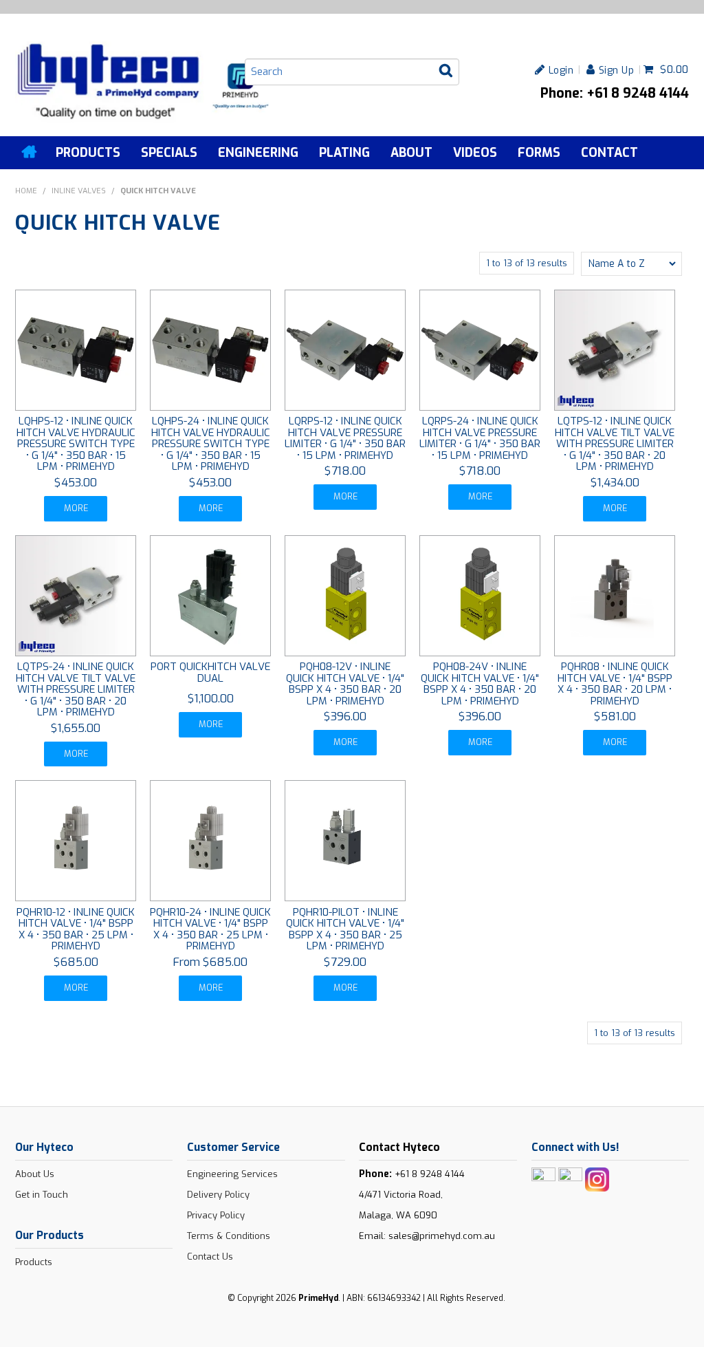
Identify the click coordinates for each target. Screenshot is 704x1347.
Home (26, 191)
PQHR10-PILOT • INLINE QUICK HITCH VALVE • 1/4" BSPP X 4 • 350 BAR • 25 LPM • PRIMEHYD (345, 929)
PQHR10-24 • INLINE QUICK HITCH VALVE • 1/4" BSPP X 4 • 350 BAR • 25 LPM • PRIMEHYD (210, 929)
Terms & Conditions (228, 1236)
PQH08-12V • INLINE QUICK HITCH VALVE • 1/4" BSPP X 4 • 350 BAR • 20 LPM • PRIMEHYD (345, 684)
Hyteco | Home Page (30, 152)
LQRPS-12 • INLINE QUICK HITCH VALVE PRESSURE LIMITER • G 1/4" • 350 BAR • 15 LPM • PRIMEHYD (345, 438)
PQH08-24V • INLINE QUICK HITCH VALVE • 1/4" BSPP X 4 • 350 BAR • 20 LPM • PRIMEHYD (480, 684)
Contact (609, 152)
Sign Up (616, 70)
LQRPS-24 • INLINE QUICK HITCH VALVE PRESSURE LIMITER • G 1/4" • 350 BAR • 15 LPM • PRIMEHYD (479, 438)
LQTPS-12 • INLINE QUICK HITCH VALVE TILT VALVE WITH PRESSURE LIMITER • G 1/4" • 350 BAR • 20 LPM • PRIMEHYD (614, 443)
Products (88, 152)
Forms (539, 152)
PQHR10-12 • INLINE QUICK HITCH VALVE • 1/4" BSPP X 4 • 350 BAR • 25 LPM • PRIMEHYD (75, 929)
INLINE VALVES (79, 191)
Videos (475, 152)
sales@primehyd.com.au (441, 1236)
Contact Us (210, 1256)
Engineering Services (232, 1174)
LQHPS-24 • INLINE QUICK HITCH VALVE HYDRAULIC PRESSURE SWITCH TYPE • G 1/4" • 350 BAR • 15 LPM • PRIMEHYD (210, 443)
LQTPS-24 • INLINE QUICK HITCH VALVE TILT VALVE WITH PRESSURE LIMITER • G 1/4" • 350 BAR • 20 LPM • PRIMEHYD (75, 689)
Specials (169, 152)
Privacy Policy (216, 1215)
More (76, 508)
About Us (34, 1174)
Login (561, 70)
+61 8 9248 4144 (430, 1174)
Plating (344, 152)
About (411, 152)
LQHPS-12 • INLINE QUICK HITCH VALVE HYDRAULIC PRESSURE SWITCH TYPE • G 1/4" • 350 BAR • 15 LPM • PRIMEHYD (75, 443)
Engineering (258, 152)
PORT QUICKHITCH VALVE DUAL (210, 672)
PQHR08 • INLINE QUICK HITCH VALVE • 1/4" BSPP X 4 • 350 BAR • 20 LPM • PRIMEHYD (615, 684)
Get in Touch (41, 1194)
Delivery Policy (218, 1194)
